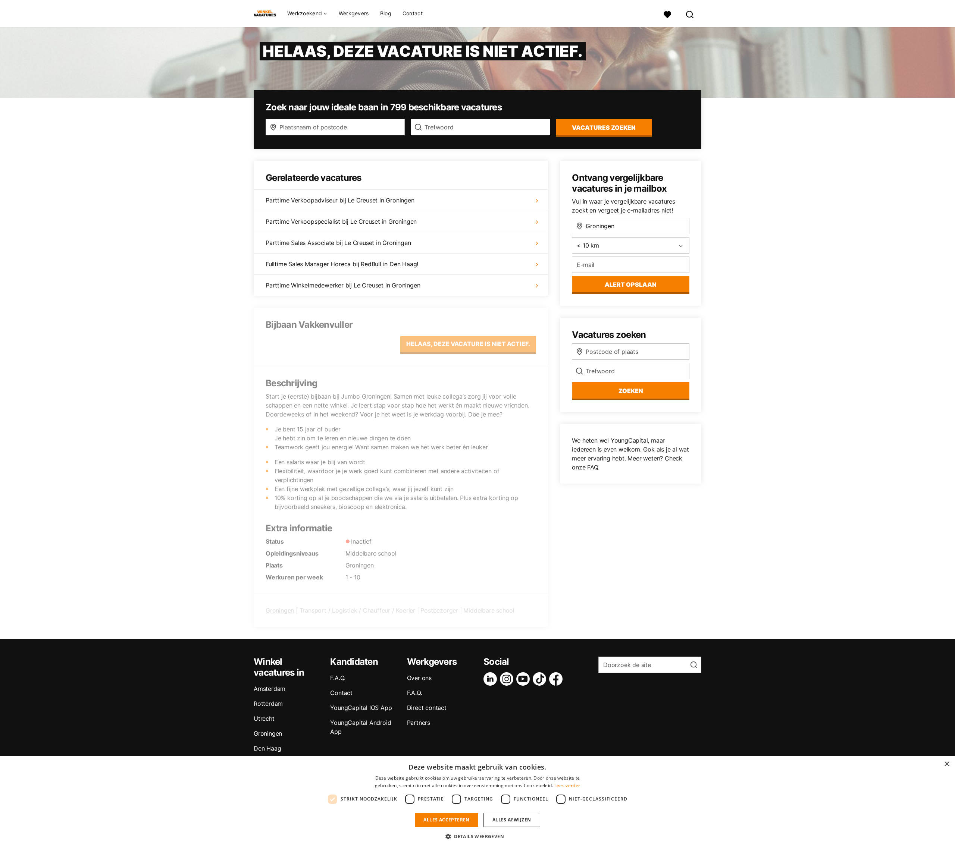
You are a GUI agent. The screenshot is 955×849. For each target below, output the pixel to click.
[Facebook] (557, 679)
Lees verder (567, 785)
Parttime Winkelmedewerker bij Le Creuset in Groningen (343, 285)
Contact (413, 13)
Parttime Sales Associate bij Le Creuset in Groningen (338, 242)
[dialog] (477, 802)
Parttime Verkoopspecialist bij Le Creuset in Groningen (341, 221)
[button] (477, 836)
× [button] (946, 764)
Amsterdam (269, 688)
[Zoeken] (690, 13)
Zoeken (631, 390)
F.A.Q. (337, 678)
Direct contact (427, 707)
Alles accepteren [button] (446, 820)
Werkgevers (354, 13)
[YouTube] (524, 679)
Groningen (280, 610)
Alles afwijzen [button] (511, 820)
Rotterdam (268, 703)
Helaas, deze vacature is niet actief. (468, 344)
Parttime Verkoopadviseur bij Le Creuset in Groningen (340, 200)
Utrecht (264, 718)
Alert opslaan (631, 284)
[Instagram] (508, 679)
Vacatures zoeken (604, 127)
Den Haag (267, 748)
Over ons (419, 678)
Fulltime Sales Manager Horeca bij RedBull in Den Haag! (342, 264)
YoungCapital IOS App (361, 707)
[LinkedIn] (491, 679)
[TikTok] (541, 679)
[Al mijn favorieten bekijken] (667, 13)
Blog (385, 13)
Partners (418, 722)
